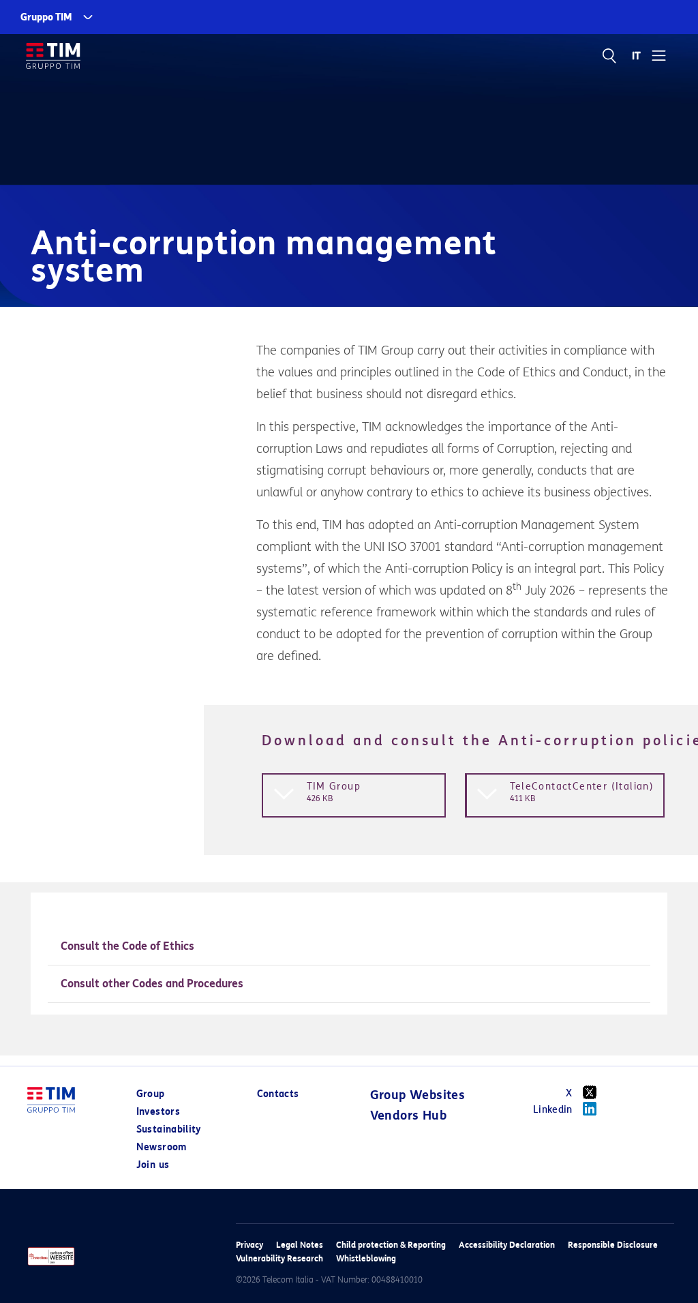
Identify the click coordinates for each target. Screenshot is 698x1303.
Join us (152, 1165)
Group (150, 1094)
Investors (158, 1112)
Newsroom (161, 1147)
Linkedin (553, 1109)
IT (637, 56)
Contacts (278, 1094)
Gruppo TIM (46, 17)
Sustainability (168, 1129)
